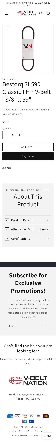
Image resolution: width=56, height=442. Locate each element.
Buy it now (28, 156)
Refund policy (41, 431)
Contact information (21, 435)
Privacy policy (25, 431)
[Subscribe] (46, 326)
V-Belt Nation (26, 427)
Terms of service (40, 435)
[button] (6, 13)
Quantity (6, 128)
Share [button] (8, 167)
